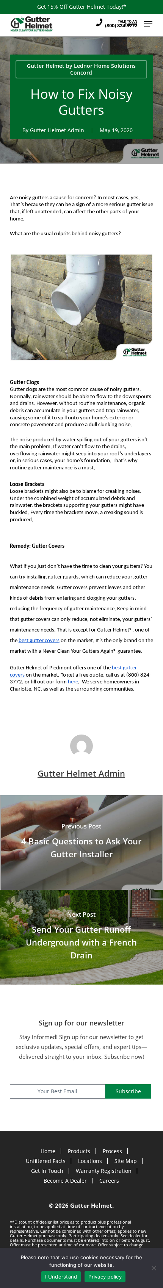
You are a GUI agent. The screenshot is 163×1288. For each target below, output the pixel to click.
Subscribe (128, 1091)
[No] (153, 1268)
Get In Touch (47, 1170)
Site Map (125, 1161)
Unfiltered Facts (46, 1161)
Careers (109, 1180)
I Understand (61, 1277)
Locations (90, 1161)
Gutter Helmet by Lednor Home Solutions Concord (81, 69)
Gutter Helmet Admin (57, 130)
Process (112, 1151)
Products (79, 1151)
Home (48, 1151)
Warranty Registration (104, 1170)
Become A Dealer (65, 1180)
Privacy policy (105, 1277)
